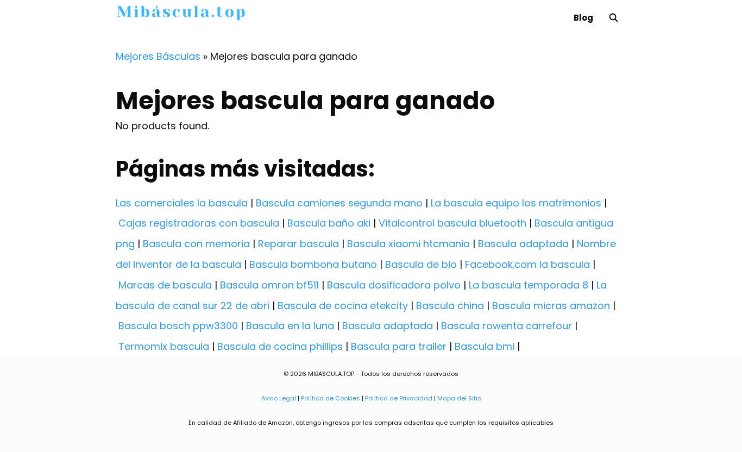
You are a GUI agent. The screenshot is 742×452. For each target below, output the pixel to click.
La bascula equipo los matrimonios (516, 203)
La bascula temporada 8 (528, 285)
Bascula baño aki (328, 223)
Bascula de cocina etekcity (343, 305)
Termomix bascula (163, 346)
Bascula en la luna (290, 325)
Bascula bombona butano (313, 264)
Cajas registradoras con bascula (198, 223)
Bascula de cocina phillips (280, 346)
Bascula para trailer (399, 346)
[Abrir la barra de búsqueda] (613, 17)
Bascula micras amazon (551, 305)
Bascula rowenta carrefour (506, 325)
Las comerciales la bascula (182, 203)
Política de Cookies (330, 398)
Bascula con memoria (196, 243)
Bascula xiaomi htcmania (408, 243)
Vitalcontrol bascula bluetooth (452, 223)
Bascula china (450, 305)
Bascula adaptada (523, 243)
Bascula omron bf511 (269, 285)
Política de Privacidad (398, 398)
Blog (583, 17)
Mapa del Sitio (459, 398)
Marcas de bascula (165, 285)
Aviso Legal (278, 398)
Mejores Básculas (158, 56)
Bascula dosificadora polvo (394, 285)
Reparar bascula (298, 243)
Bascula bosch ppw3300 (178, 325)
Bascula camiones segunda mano (339, 203)
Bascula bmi (484, 346)
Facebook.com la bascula (527, 264)
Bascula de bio (421, 264)
